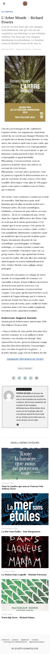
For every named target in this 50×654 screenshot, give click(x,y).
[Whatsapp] (31, 378)
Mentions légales (36, 642)
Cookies (35, 640)
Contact (15, 640)
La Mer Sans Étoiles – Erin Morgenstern (20, 531)
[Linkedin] (25, 378)
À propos (5, 640)
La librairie (7, 12)
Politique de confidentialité (15, 642)
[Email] (36, 378)
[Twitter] (19, 378)
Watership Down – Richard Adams (18, 617)
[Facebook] (13, 378)
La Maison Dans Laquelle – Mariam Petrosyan (23, 574)
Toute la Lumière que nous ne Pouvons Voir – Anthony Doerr (23, 487)
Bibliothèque (25, 368)
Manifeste (25, 640)
